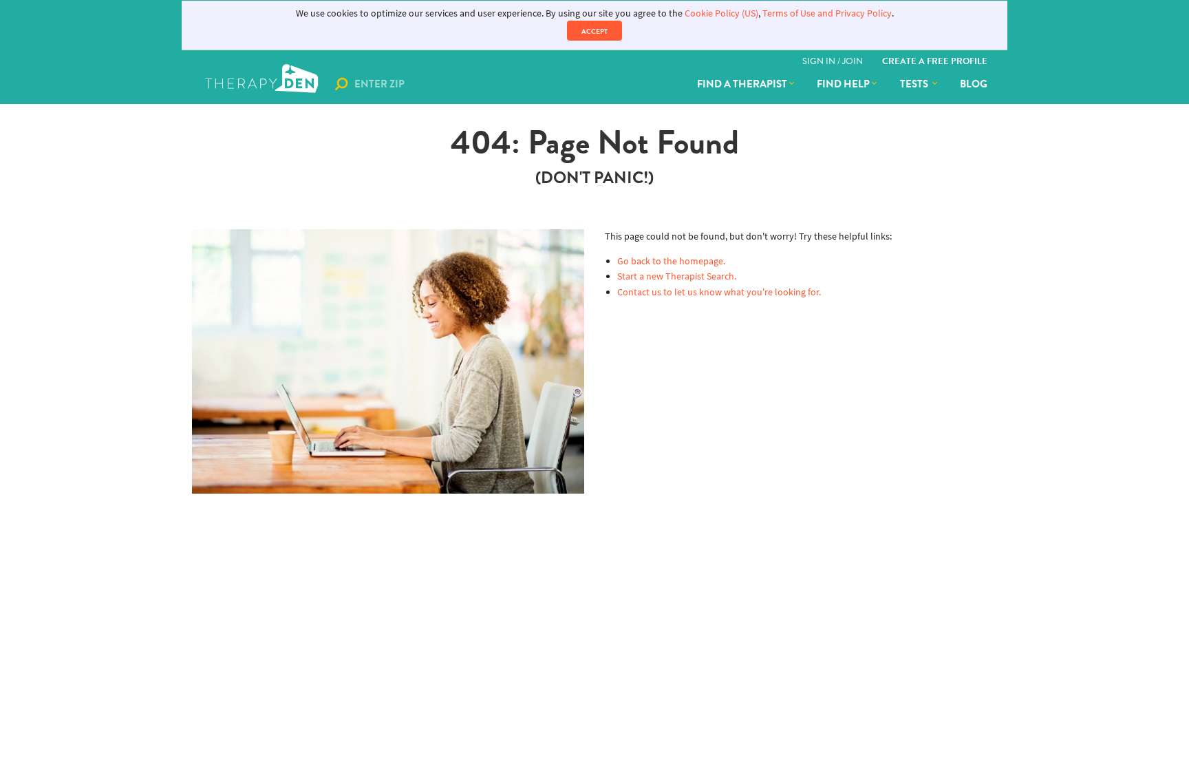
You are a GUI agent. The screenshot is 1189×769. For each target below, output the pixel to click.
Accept (594, 31)
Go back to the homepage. (671, 261)
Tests (915, 84)
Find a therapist (742, 84)
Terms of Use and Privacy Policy (827, 13)
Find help (843, 84)
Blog (973, 84)
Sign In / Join (832, 61)
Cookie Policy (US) (721, 13)
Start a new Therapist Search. (676, 276)
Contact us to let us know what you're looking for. (719, 292)
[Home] (263, 84)
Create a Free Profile (934, 61)
